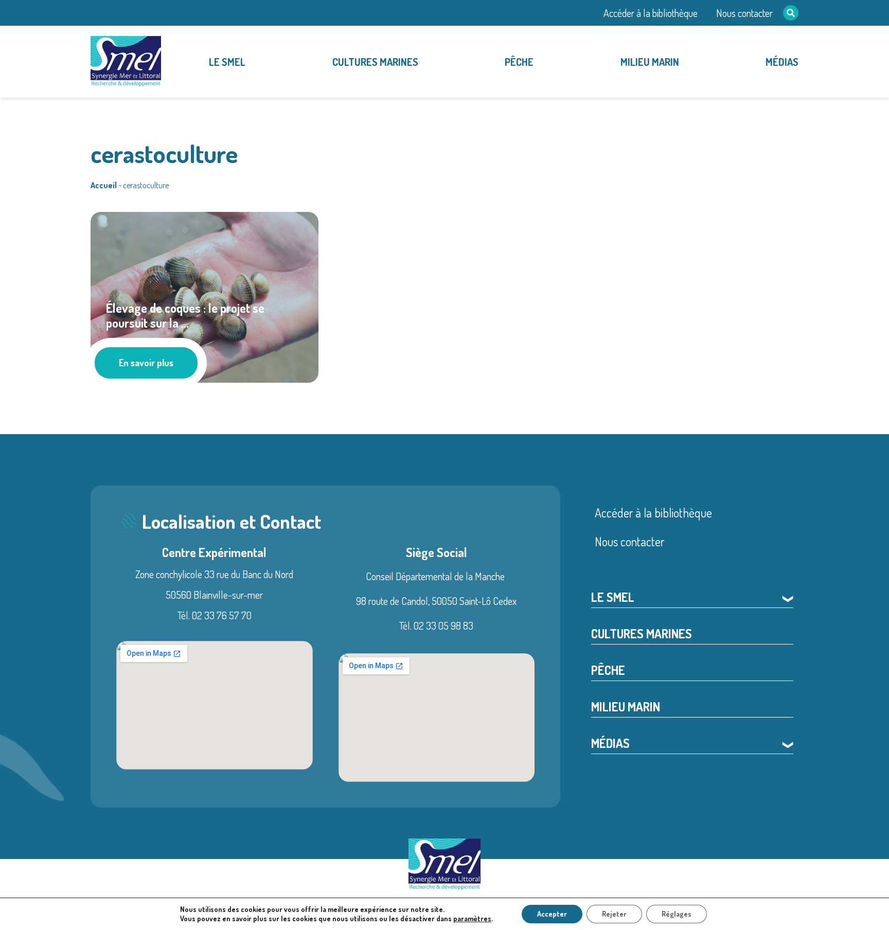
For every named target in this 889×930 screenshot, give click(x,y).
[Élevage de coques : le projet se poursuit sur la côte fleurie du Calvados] (204, 295)
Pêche (519, 61)
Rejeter (614, 913)
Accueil (104, 185)
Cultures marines (375, 61)
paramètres (472, 918)
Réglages (676, 913)
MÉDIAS (782, 61)
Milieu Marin (649, 61)
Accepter (552, 913)
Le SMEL (227, 61)
